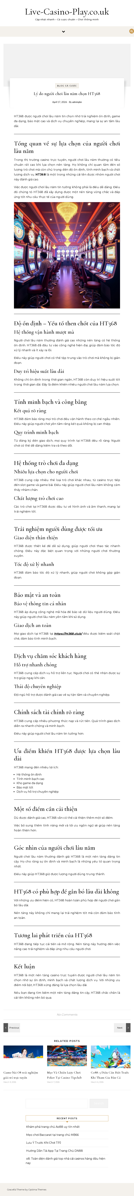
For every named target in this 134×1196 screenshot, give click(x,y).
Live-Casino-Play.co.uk (67, 11)
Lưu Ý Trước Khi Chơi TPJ (43, 1142)
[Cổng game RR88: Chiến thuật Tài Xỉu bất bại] (11, 1027)
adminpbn (77, 102)
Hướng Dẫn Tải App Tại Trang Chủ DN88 (54, 1150)
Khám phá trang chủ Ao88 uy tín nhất (53, 1126)
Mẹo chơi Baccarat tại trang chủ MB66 (52, 1135)
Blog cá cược (67, 86)
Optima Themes (37, 1189)
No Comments (67, 1014)
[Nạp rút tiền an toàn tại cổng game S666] (123, 1027)
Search (99, 1103)
